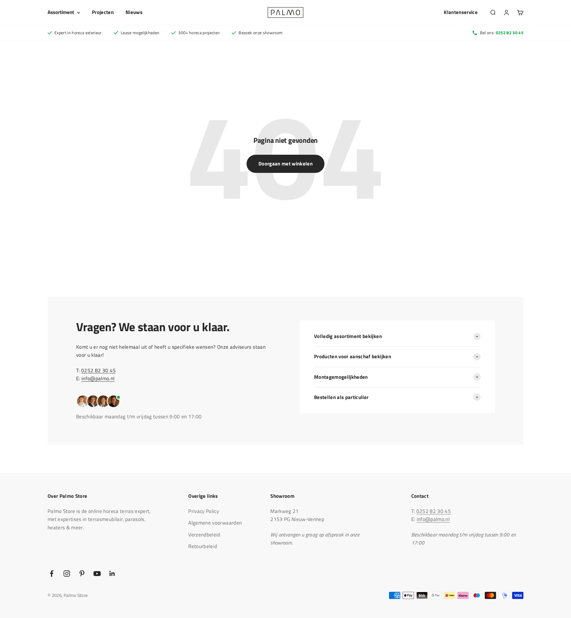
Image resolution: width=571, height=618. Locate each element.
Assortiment (61, 12)
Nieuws (134, 12)
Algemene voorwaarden (215, 523)
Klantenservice (461, 12)
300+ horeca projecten (199, 32)
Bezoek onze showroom (261, 32)
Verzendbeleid (204, 535)
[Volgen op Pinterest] (82, 574)
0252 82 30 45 (98, 370)
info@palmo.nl (97, 378)
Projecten (103, 12)
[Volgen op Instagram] (67, 574)
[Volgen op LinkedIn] (112, 574)
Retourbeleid (202, 546)
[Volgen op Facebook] (52, 574)
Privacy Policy (203, 511)
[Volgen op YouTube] (97, 574)
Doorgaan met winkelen (285, 164)
